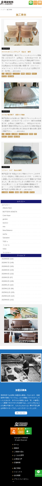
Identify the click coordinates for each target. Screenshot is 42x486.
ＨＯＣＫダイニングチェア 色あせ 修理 (16, 52)
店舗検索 (17, 462)
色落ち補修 (11, 76)
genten (5, 219)
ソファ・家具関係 (23, 134)
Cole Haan (6, 215)
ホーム (16, 444)
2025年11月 (6, 292)
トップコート (16, 73)
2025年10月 (6, 296)
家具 (35, 134)
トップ (3, 9)
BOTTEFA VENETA (10, 212)
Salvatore (6, 238)
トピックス (18, 472)
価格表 (16, 448)
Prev (3, 367)
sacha (5, 234)
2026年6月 (5, 266)
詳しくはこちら (21, 413)
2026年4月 (5, 274)
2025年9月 (5, 300)
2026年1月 (5, 285)
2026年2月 (5, 281)
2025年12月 (6, 288)
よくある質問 (19, 455)
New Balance (7, 230)
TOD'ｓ (5, 241)
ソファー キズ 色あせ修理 (12, 170)
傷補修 (22, 73)
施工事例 (17, 468)
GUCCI (5, 223)
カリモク (8, 134)
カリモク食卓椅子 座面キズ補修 (13, 115)
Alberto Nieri (7, 208)
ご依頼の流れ (19, 451)
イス (3, 73)
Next (38, 367)
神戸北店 (4, 76)
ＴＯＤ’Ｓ (6, 245)
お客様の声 (18, 459)
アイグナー (7, 253)
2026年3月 (5, 277)
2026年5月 (5, 270)
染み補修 (28, 73)
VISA (4, 249)
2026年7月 (5, 262)
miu (4, 226)
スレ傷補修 (8, 73)
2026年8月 (5, 259)
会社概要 (17, 475)
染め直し (34, 73)
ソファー (11, 192)
